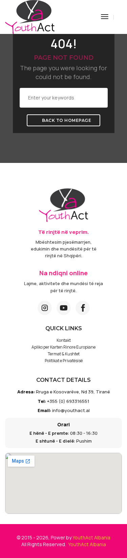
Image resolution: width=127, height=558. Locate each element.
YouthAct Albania (91, 537)
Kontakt (64, 340)
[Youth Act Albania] (63, 205)
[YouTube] (64, 308)
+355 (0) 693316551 (68, 401)
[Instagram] (45, 308)
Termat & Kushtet (64, 354)
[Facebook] (83, 308)
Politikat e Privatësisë (64, 361)
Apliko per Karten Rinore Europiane (63, 347)
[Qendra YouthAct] (30, 16)
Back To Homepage (66, 120)
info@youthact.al (71, 410)
